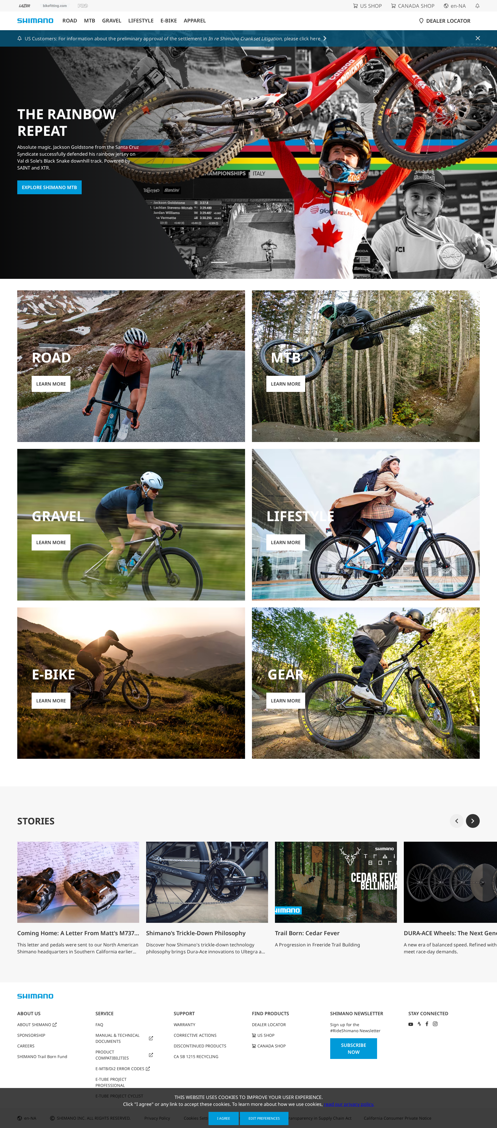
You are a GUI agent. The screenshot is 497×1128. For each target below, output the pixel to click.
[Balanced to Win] (258, 262)
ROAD (69, 20)
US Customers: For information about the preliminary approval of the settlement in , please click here (172, 38)
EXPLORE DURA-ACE (44, 179)
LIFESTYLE (141, 20)
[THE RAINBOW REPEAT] (219, 262)
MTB (89, 20)
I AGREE (223, 1118)
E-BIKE (168, 20)
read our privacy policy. (349, 1104)
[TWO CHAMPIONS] (239, 262)
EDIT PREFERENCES (264, 1118)
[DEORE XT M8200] (278, 262)
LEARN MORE (51, 384)
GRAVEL (111, 20)
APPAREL (195, 20)
